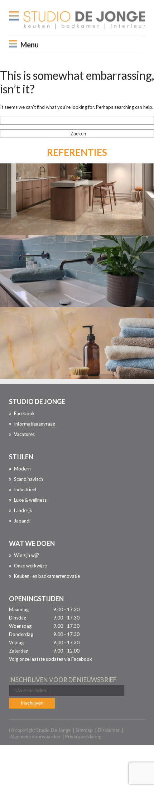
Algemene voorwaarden (35, 736)
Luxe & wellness (30, 500)
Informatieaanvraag (34, 424)
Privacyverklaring (83, 736)
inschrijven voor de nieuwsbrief (62, 679)
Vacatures (24, 434)
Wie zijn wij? (26, 555)
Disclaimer (109, 730)
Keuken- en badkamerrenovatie (47, 576)
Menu (29, 44)
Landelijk (23, 510)
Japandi (22, 521)
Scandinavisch (28, 479)
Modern (22, 469)
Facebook (24, 413)
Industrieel (25, 489)
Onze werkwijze (30, 565)
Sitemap (84, 730)
